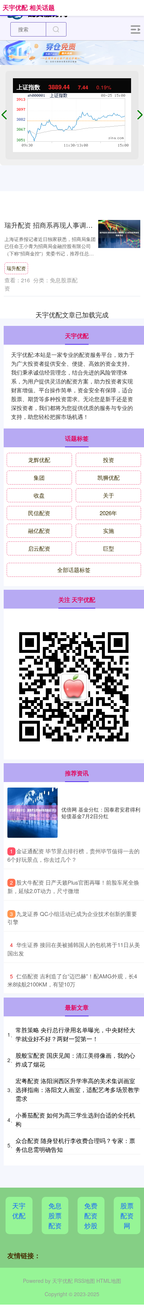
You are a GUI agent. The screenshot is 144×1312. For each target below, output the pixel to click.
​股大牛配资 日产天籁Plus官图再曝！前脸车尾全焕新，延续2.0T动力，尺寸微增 (73, 886)
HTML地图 (108, 1280)
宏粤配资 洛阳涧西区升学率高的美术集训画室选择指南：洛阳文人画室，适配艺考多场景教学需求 (78, 1090)
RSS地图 (84, 1280)
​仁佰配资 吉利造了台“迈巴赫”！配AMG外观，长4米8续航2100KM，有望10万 (72, 980)
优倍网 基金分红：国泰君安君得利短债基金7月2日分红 (100, 813)
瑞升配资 (16, 268)
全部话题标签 (73, 570)
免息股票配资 (55, 1215)
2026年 (108, 513)
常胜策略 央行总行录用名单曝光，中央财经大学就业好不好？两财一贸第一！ (75, 1034)
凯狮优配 (108, 477)
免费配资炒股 (90, 1215)
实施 (108, 530)
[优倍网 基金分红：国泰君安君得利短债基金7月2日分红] (32, 813)
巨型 (108, 548)
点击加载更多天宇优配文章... (72, 314)
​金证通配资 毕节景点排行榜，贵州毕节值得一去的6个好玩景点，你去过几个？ (73, 855)
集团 (39, 477)
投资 (108, 460)
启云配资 (39, 548)
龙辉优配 (39, 460)
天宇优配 (18, 1210)
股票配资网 (127, 1215)
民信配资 (39, 513)
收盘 (39, 495)
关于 (108, 495)
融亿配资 (39, 530)
